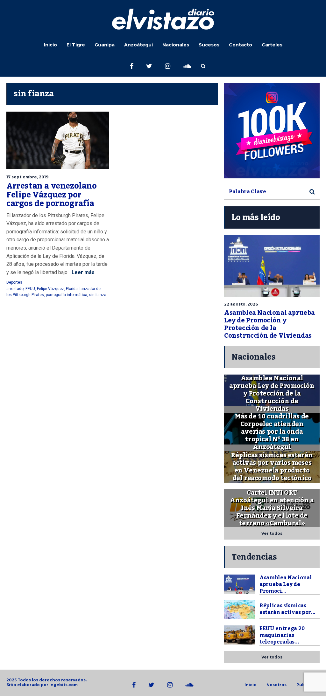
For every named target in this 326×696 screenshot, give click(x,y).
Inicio (50, 45)
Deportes (14, 282)
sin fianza (97, 295)
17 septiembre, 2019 (27, 177)
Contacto (240, 45)
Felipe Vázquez (50, 288)
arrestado (15, 288)
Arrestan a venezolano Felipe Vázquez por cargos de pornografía (51, 194)
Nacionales (175, 45)
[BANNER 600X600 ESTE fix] (272, 130)
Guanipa (105, 45)
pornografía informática (66, 295)
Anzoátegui (138, 45)
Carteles (272, 45)
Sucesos (209, 45)
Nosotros (276, 684)
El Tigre (76, 45)
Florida (72, 288)
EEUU (30, 288)
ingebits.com (63, 684)
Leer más (82, 272)
